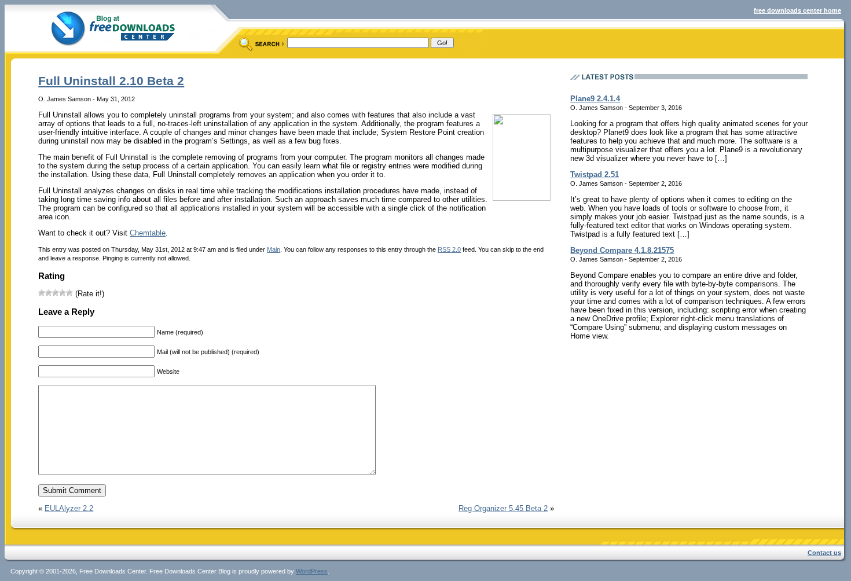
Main (273, 249)
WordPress (312, 571)
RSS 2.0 (449, 249)
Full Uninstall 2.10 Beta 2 (111, 80)
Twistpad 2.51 (594, 174)
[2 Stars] (48, 292)
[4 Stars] (62, 292)
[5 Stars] (69, 292)
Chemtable (148, 233)
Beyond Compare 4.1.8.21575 (622, 250)
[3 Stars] (55, 292)
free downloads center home (797, 10)
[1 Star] (41, 292)
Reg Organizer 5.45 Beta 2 (503, 508)
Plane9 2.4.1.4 (595, 98)
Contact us (824, 552)
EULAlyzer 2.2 (69, 508)
